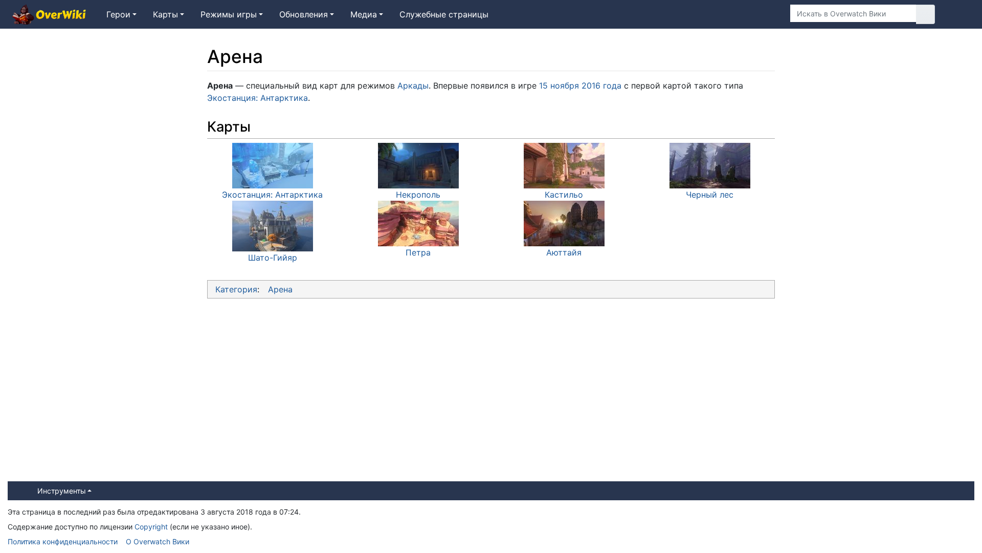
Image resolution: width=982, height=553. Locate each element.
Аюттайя (564, 252)
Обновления (303, 14)
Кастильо (564, 194)
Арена (280, 289)
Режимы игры (228, 14)
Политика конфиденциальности (63, 541)
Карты (165, 14)
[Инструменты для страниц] (767, 14)
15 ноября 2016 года (580, 85)
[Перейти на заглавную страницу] (49, 15)
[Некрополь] (418, 165)
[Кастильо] (564, 165)
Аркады (413, 85)
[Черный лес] (709, 165)
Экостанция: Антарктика (257, 98)
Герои (118, 14)
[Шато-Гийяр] (272, 225)
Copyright (151, 526)
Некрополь (418, 194)
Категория (236, 289)
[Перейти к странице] (925, 14)
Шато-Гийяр (272, 257)
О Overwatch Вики (157, 541)
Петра (418, 252)
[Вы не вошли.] (958, 14)
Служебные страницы (443, 14)
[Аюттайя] (564, 223)
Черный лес (709, 194)
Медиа (363, 14)
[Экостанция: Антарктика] (272, 165)
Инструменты (61, 490)
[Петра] (418, 223)
